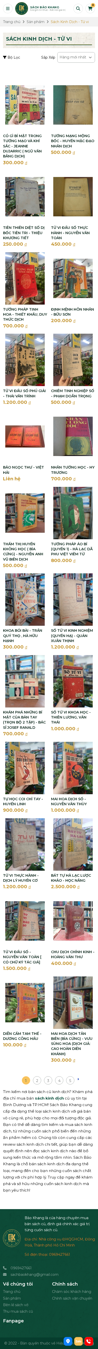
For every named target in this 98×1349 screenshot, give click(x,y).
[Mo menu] (8, 8)
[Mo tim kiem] (78, 8)
